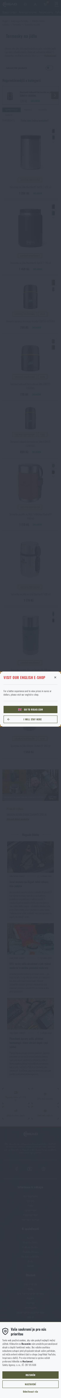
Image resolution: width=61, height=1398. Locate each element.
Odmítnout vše (30, 1391)
